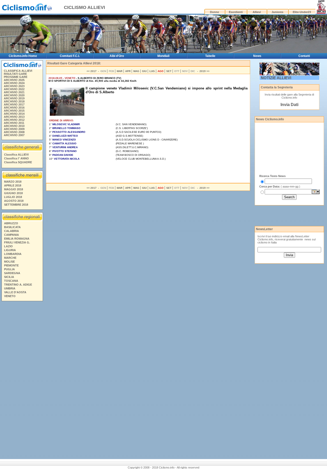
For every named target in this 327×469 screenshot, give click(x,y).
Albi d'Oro (117, 56)
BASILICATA (12, 227)
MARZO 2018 (12, 181)
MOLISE (9, 261)
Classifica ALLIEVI (16, 154)
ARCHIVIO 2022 (14, 89)
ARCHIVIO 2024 (14, 83)
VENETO (10, 296)
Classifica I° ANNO (16, 158)
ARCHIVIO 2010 (14, 125)
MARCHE (10, 257)
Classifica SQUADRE (18, 162)
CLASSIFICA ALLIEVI (18, 70)
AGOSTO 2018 (14, 200)
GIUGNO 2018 (13, 193)
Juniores (277, 12)
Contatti (304, 56)
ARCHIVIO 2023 (14, 86)
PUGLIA (9, 269)
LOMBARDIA (12, 253)
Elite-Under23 (302, 12)
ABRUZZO (11, 223)
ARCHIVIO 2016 (14, 107)
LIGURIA (10, 250)
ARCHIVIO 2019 (14, 98)
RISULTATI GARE (15, 73)
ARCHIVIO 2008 (14, 132)
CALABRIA (11, 230)
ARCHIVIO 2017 (14, 104)
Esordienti (236, 12)
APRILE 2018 (12, 185)
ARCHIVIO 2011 (14, 122)
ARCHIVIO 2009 (14, 129)
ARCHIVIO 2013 (14, 116)
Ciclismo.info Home (23, 56)
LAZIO (8, 246)
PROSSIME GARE (15, 76)
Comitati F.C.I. (70, 56)
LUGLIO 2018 (13, 196)
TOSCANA (11, 280)
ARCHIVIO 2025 (14, 79)
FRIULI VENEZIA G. (17, 242)
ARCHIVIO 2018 (14, 101)
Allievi (257, 12)
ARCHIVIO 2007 (14, 135)
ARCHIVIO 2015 (14, 110)
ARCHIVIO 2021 (14, 92)
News (257, 56)
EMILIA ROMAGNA (16, 238)
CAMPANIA (11, 234)
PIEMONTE (11, 265)
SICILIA (9, 276)
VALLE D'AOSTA (15, 292)
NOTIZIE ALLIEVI (276, 78)
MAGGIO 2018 (13, 189)
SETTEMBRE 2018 (16, 204)
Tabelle (210, 56)
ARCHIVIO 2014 (14, 113)
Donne (214, 12)
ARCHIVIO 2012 (14, 119)
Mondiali (163, 56)
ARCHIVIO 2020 (14, 95)
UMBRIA (9, 288)
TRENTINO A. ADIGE (18, 284)
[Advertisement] (22, 381)
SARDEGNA (12, 273)
